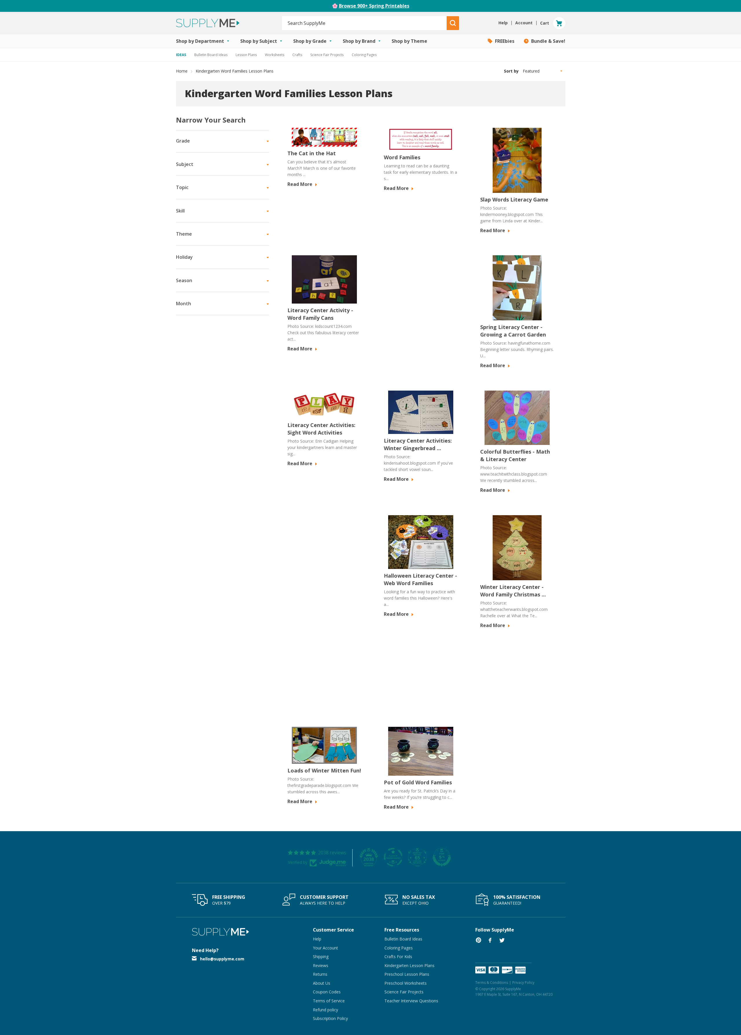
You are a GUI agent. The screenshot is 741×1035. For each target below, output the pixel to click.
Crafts (297, 54)
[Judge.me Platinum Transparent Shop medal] (393, 857)
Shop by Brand (360, 41)
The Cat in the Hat (311, 153)
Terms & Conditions (491, 982)
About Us (321, 983)
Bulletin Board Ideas (211, 54)
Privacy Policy (523, 982)
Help (317, 939)
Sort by (511, 71)
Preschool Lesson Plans (406, 974)
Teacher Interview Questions (411, 1000)
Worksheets (274, 54)
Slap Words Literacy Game (514, 199)
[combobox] (364, 23)
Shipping (321, 956)
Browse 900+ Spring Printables (374, 6)
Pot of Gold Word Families (418, 782)
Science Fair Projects (327, 54)
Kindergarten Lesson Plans (409, 965)
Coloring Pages (364, 54)
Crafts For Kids (398, 956)
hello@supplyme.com (222, 959)
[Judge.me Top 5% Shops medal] (441, 857)
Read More (300, 184)
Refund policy (325, 1009)
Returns (320, 974)
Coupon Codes (327, 992)
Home (182, 71)
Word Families (402, 157)
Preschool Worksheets (405, 983)
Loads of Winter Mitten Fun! (324, 770)
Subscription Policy (330, 1018)
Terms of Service (329, 1000)
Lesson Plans (246, 54)
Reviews (320, 965)
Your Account (325, 948)
